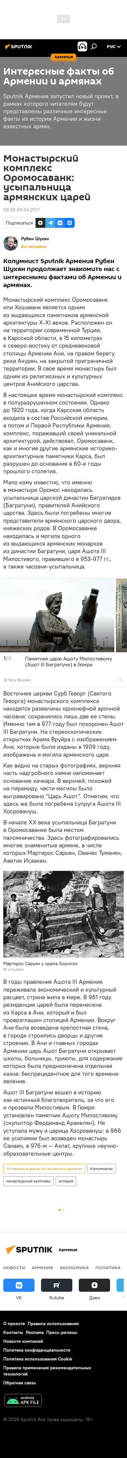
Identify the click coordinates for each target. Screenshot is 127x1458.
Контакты (13, 1332)
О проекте (14, 1323)
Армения (42, 1267)
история (66, 1181)
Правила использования (53, 1323)
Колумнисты (101, 1168)
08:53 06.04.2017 (21, 210)
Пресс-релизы (61, 1332)
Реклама (35, 1332)
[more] (120, 679)
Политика (107, 1267)
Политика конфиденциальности (36, 1350)
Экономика (74, 1267)
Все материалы (34, 246)
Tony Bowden (19, 679)
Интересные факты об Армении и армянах (44, 1168)
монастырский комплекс (28, 1181)
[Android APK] (23, 1401)
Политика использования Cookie (37, 1359)
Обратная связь (19, 1383)
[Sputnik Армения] (19, 49)
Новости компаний (23, 1341)
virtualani (15, 969)
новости (14, 1267)
